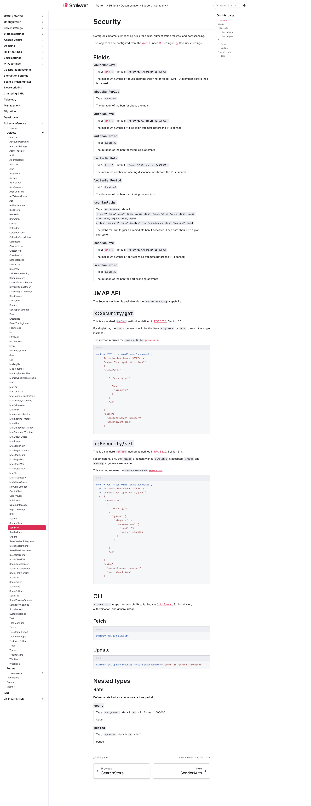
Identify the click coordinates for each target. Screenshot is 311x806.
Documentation (131, 5)
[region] (151, 665)
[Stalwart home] (75, 5)
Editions (114, 5)
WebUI (146, 43)
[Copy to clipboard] (205, 354)
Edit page (102, 757)
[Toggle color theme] (245, 5)
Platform (102, 5)
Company (161, 5)
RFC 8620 (160, 321)
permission (152, 340)
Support (148, 5)
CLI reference (165, 604)
